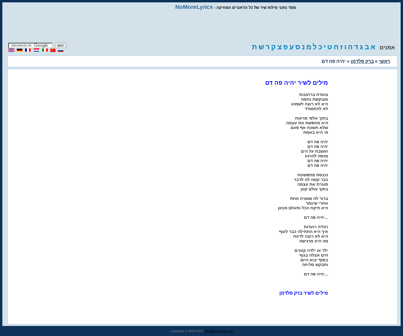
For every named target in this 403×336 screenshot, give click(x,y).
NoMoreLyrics (194, 7)
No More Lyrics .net (218, 331)
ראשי (384, 61)
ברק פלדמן (362, 61)
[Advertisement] (201, 26)
